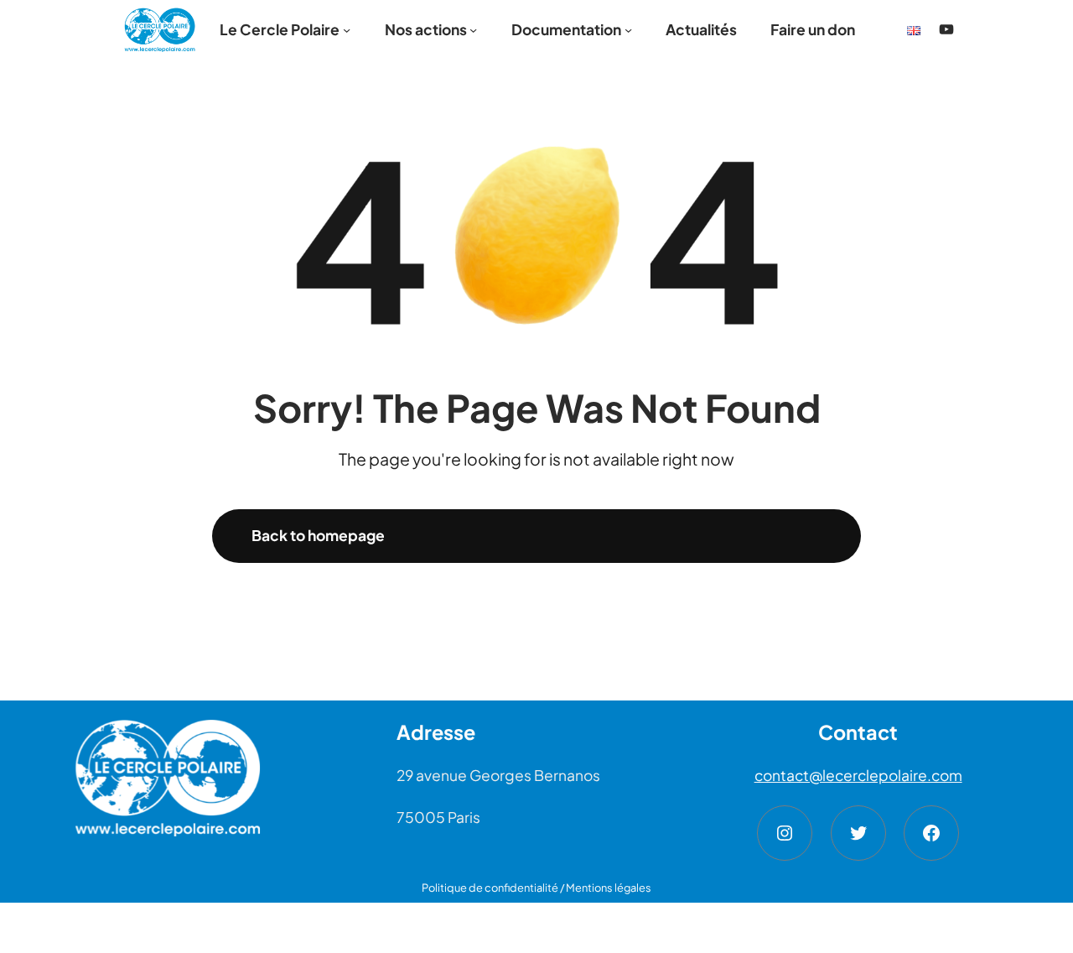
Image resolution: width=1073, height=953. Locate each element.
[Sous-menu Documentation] (628, 29)
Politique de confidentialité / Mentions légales (536, 887)
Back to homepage (318, 535)
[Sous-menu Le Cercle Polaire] (346, 29)
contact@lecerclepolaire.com (858, 775)
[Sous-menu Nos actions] (473, 29)
